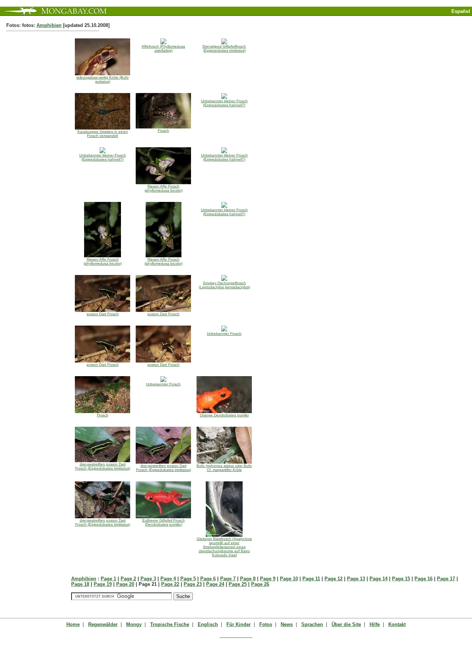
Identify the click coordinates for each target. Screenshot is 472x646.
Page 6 (208, 578)
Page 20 (125, 584)
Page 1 (108, 578)
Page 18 (80, 584)
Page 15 (401, 578)
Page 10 (289, 578)
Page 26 (260, 584)
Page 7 (228, 578)
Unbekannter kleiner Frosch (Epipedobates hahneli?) (224, 103)
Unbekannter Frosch (224, 333)
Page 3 (148, 578)
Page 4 (168, 578)
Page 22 (170, 584)
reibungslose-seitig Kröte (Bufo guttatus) (102, 79)
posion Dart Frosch (103, 314)
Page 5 (188, 578)
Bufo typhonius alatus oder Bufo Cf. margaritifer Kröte (224, 468)
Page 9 (267, 578)
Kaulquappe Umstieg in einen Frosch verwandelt (102, 134)
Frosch (163, 130)
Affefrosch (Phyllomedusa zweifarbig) (163, 48)
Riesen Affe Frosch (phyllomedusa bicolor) (164, 188)
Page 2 (128, 578)
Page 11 (311, 578)
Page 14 (378, 578)
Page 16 (423, 578)
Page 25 (238, 584)
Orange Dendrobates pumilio (224, 415)
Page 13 (356, 578)
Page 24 (215, 584)
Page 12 (333, 578)
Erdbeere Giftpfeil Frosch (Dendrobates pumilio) (163, 522)
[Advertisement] (385, 18)
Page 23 (193, 584)
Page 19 (103, 584)
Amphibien (49, 25)
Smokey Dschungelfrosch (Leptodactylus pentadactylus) (224, 285)
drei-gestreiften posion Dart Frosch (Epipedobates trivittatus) (102, 466)
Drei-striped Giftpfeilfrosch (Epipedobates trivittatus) (224, 48)
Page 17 (446, 578)
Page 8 (248, 578)
